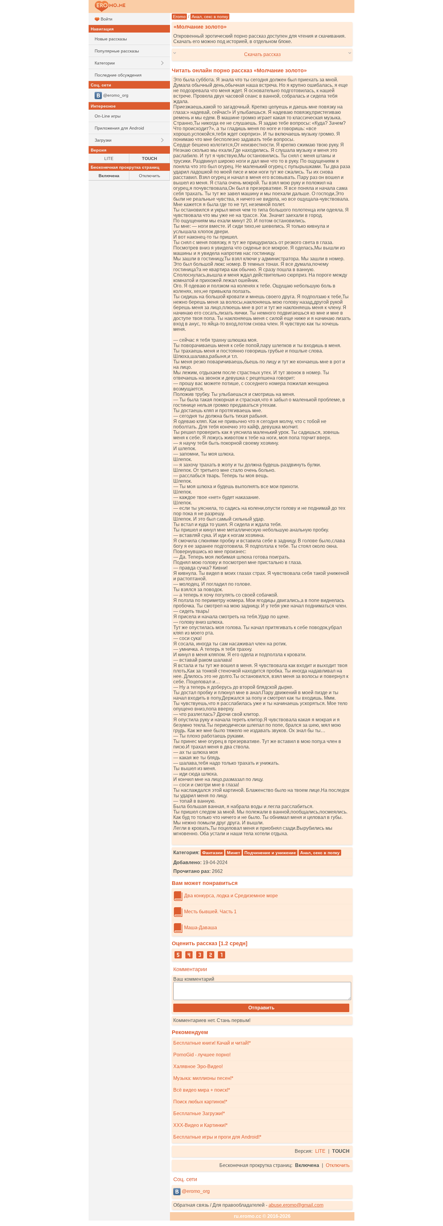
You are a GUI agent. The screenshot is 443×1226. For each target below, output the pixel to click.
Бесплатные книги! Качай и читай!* (212, 1043)
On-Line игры (108, 116)
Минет (233, 852)
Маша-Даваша (200, 927)
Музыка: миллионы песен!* (203, 1078)
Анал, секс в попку (210, 16)
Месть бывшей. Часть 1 (210, 911)
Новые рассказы (111, 38)
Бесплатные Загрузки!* (199, 1113)
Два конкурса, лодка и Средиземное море (230, 895)
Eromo (179, 16)
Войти (105, 19)
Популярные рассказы (117, 51)
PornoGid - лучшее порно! (202, 1054)
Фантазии (212, 852)
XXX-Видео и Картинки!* (200, 1125)
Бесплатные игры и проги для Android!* (217, 1137)
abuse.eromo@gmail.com (296, 1205)
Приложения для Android (119, 128)
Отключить (338, 1165)
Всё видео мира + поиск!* (201, 1090)
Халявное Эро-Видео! (198, 1066)
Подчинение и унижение (270, 852)
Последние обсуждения (118, 75)
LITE (320, 1151)
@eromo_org (195, 1191)
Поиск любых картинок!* (200, 1101)
